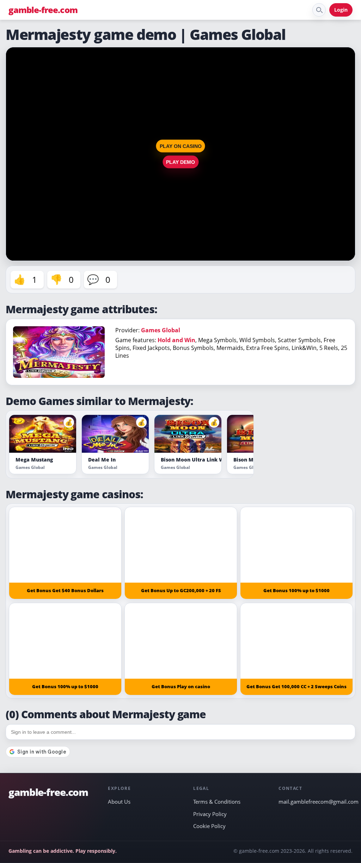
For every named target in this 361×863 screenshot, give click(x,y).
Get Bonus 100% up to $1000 (296, 590)
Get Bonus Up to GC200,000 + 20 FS (181, 590)
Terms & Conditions (216, 801)
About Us (119, 801)
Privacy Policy (210, 813)
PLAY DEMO (180, 162)
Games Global (160, 330)
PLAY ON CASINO (181, 146)
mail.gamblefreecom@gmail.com (316, 801)
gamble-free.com (43, 10)
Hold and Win (176, 340)
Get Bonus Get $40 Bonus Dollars (65, 590)
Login (341, 9)
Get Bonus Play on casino (181, 686)
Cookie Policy (209, 825)
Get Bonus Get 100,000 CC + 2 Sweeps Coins (296, 686)
